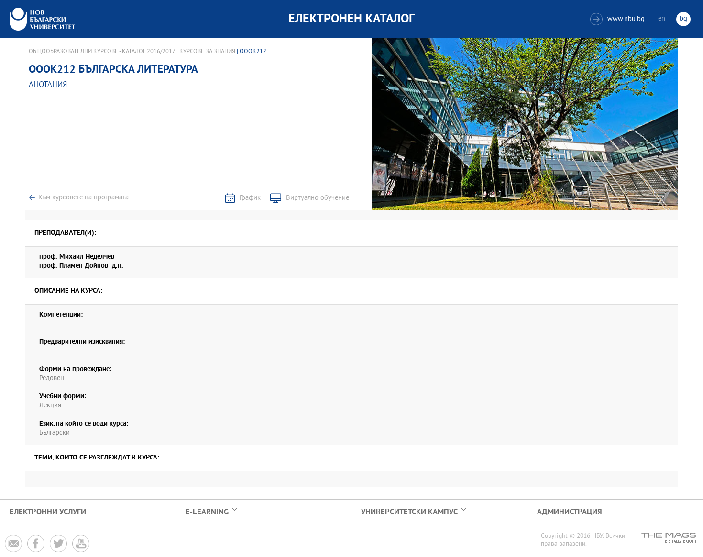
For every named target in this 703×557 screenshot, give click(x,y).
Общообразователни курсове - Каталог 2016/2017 (102, 51)
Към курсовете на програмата (83, 197)
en (661, 18)
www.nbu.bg (619, 19)
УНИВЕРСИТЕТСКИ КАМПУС (409, 512)
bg (683, 18)
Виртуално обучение (317, 198)
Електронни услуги (48, 512)
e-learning (207, 512)
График (250, 198)
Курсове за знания (207, 51)
